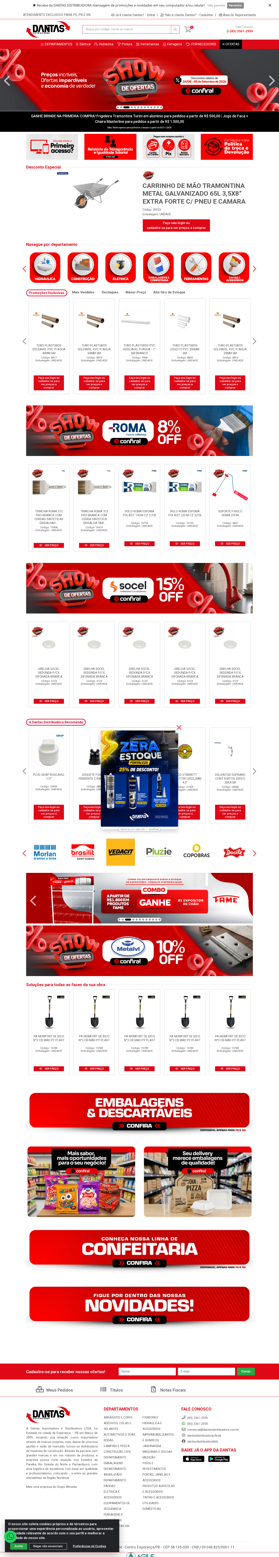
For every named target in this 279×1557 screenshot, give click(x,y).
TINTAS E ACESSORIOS (158, 1497)
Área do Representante (239, 15)
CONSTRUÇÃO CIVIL (117, 1452)
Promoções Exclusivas (46, 293)
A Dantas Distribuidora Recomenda (56, 722)
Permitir (235, 5)
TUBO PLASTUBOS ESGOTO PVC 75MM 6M (230, 347)
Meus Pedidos (59, 1390)
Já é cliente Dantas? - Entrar (135, 15)
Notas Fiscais (172, 1390)
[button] (118, 107)
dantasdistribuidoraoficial (203, 1435)
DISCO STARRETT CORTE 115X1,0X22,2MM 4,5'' (48, 778)
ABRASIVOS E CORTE (118, 1417)
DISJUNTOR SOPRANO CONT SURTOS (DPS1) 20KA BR (94, 778)
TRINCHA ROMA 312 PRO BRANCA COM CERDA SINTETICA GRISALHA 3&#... (94, 517)
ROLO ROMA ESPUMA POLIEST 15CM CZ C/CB (139, 513)
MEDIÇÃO (149, 1457)
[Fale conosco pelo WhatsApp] (10, 1536)
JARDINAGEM (152, 1446)
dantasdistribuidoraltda (202, 1441)
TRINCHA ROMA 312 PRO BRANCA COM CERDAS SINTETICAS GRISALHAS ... (49, 517)
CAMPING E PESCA (117, 1446)
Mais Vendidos (83, 292)
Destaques (110, 292)
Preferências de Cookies (89, 1546)
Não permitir (216, 5)
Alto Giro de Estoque (169, 292)
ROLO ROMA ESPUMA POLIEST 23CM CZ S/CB (185, 513)
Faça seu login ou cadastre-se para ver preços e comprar (176, 225)
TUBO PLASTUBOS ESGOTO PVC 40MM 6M (140, 347)
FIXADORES (150, 1417)
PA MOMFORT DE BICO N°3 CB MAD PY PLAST (49, 1038)
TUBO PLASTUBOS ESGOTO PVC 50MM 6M (185, 347)
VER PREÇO (51, 545)
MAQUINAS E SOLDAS (157, 1452)
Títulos (116, 1390)
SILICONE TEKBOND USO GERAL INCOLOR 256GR (184, 778)
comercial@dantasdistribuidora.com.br (212, 1430)
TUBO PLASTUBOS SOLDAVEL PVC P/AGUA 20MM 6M (94, 349)
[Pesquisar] (175, 29)
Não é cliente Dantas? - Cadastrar (189, 15)
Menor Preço (136, 292)
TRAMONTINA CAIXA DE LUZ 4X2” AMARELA (230, 776)
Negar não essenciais (48, 1546)
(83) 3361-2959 (241, 31)
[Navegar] (7, 81)
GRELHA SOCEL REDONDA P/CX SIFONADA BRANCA (48, 672)
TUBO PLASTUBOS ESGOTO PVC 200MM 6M (49, 349)
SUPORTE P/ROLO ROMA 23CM (230, 513)
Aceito (19, 1546)
